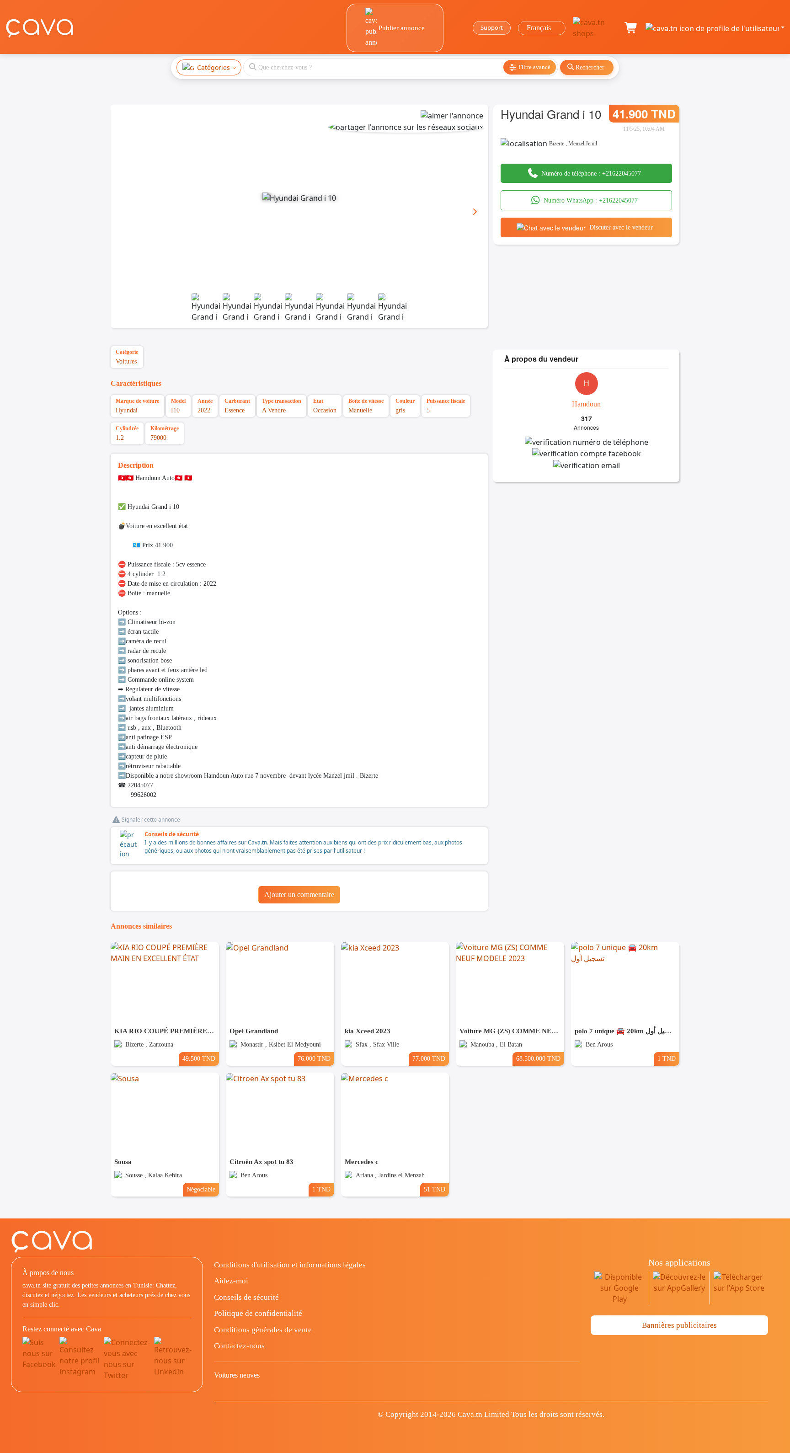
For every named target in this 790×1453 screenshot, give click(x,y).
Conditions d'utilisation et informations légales (290, 1265)
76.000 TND (314, 1058)
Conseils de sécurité (171, 834)
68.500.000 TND (538, 1058)
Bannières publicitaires (679, 1325)
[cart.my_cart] (631, 28)
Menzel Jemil (582, 143)
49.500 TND (198, 1058)
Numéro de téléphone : (591, 173)
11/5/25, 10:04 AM (644, 129)
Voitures (126, 361)
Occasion (324, 410)
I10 (175, 410)
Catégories (213, 67)
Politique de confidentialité (258, 1313)
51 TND (434, 1189)
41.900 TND (644, 113)
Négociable (201, 1189)
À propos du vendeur (541, 358)
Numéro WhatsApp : (591, 200)
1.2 (120, 437)
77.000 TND (428, 1058)
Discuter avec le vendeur (621, 227)
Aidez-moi (231, 1281)
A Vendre (274, 410)
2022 (204, 410)
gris (400, 410)
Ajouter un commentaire (299, 894)
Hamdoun (586, 404)
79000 (158, 437)
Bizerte (556, 143)
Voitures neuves (237, 1375)
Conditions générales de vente (263, 1329)
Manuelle (360, 410)
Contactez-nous (239, 1345)
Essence (234, 410)
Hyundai (127, 410)
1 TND (666, 1058)
